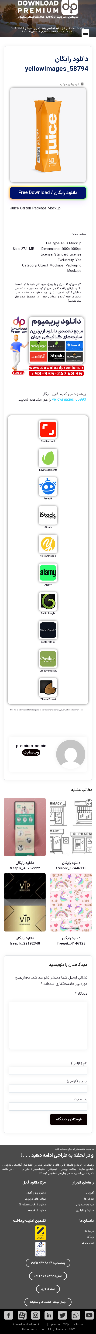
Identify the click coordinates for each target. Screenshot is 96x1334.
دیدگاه (81, 993)
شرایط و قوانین (85, 1210)
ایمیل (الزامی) (77, 1081)
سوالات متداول (85, 1205)
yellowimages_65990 (69, 400)
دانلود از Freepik (36, 1210)
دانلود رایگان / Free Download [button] (48, 192)
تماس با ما (88, 1243)
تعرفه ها (89, 1199)
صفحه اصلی (22, 292)
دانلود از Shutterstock (32, 1205)
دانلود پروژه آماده (36, 1193)
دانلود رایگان (74, 84)
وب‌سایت (31, 752)
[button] (85, 33)
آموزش (90, 1193)
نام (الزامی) (79, 1063)
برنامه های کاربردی (35, 1199)
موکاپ (63, 84)
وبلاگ (90, 1237)
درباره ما (89, 1231)
